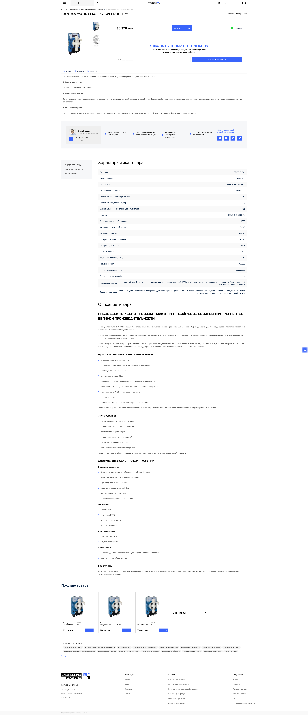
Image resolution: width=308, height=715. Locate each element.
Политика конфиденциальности (244, 703)
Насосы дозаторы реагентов (150, 651)
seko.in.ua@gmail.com (81, 140)
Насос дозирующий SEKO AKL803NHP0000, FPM (72, 624)
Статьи (127, 684)
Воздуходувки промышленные (179, 684)
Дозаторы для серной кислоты (171, 651)
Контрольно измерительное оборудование (183, 689)
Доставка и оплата (239, 694)
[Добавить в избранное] (235, 13)
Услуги (235, 679)
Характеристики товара (74, 169)
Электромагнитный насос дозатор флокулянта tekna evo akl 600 (112, 624)
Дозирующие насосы (124, 647)
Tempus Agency (82, 712)
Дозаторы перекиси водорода (107, 651)
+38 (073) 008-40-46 (68, 690)
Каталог (83, 3)
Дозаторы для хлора (231, 651)
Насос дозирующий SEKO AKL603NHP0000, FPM (146, 624)
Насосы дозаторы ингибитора (211, 647)
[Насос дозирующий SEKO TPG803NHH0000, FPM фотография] (75, 44)
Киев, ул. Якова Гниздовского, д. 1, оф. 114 (72, 695)
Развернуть (65, 656)
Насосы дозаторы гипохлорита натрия (145, 647)
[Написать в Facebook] (226, 138)
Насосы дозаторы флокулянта (192, 651)
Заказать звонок (215, 59)
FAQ (234, 699)
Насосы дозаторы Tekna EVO (73, 647)
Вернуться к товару (73, 165)
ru (236, 3)
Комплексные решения (176, 699)
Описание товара (71, 174)
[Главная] (62, 9)
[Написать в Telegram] (239, 138)
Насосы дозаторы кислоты (231, 647)
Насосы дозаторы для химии (212, 651)
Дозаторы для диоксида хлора (169, 647)
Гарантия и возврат (240, 689)
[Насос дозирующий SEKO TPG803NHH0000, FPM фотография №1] (96, 41)
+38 (226, 3)
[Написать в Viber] (219, 138)
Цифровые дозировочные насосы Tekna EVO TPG (100, 647)
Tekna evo (100, 9)
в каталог (180, 612)
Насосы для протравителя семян (128, 651)
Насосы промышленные (71, 9)
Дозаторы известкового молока (190, 647)
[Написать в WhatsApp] (233, 138)
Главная (127, 679)
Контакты (128, 694)
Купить (177, 28)
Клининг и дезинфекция (176, 694)
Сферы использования (176, 703)
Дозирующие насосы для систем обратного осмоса (79, 651)
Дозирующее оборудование (88, 9)
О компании (129, 689)
